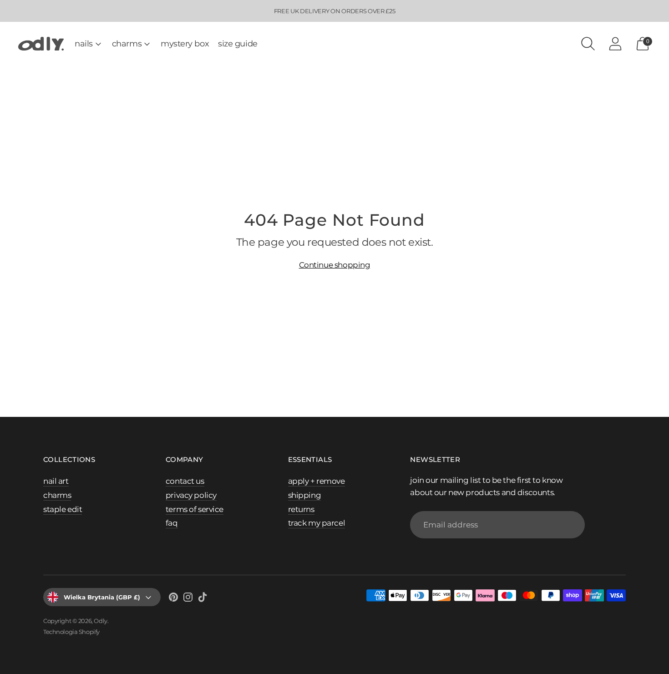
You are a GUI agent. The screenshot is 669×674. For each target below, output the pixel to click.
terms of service (194, 509)
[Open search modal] (588, 43)
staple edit (62, 509)
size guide (238, 44)
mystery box (185, 44)
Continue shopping (334, 264)
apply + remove (316, 481)
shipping (304, 495)
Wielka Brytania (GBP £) (102, 597)
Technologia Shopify (71, 631)
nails (84, 44)
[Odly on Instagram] (187, 599)
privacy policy (191, 495)
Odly (100, 620)
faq (172, 522)
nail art (56, 481)
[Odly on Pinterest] (173, 599)
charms (127, 44)
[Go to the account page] (615, 43)
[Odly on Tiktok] (202, 599)
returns (301, 509)
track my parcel (316, 522)
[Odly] (41, 44)
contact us (185, 481)
